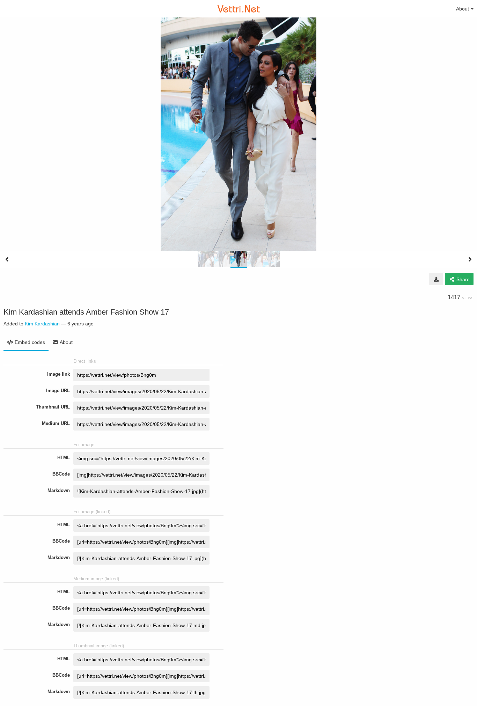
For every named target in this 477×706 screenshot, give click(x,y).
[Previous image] (7, 259)
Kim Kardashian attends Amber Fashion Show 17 (86, 312)
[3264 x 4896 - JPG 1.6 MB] (436, 279)
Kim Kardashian (42, 323)
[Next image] (470, 259)
